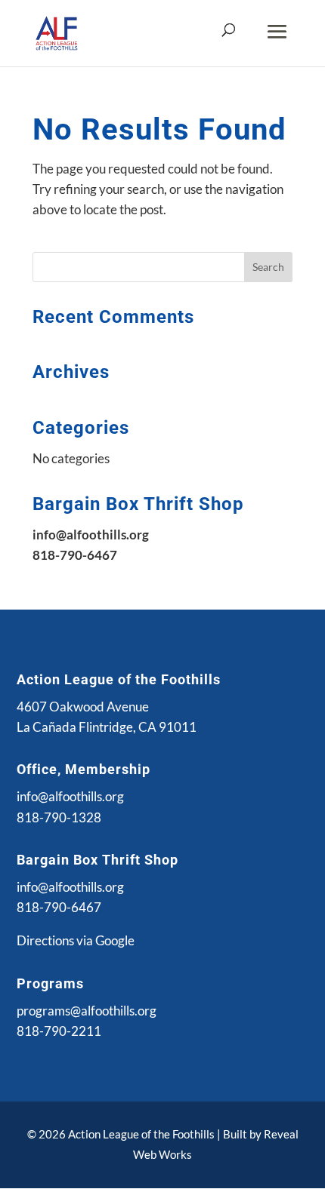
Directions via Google (76, 940)
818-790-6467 (59, 907)
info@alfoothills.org (70, 796)
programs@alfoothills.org (86, 1010)
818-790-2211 (59, 1031)
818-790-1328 (59, 817)
